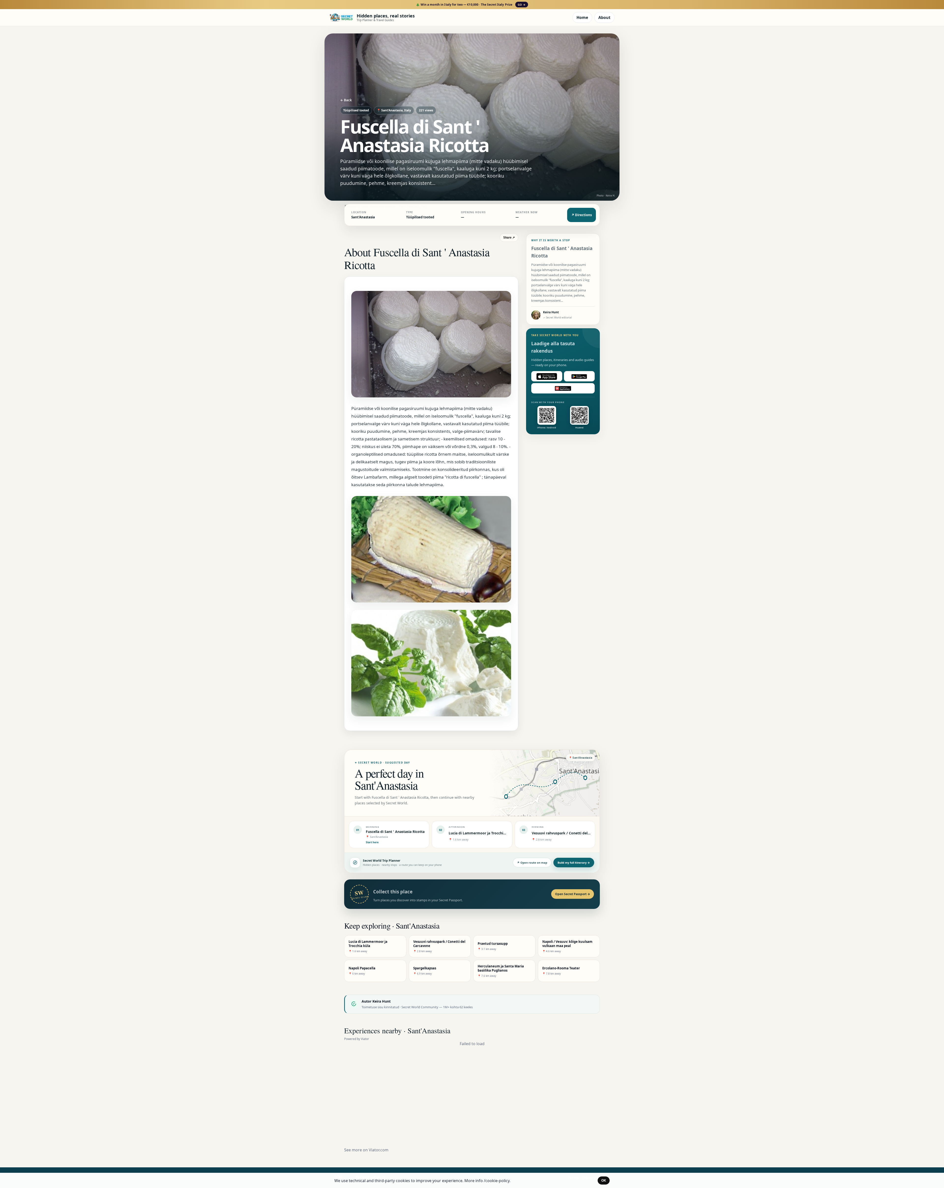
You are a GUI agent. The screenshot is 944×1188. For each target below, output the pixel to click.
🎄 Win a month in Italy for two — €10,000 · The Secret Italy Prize (470, 4)
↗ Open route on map (532, 862)
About (604, 17)
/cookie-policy (496, 1180)
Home (582, 17)
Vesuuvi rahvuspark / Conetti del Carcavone (569, 833)
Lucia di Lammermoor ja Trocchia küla (481, 833)
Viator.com (378, 1150)
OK (603, 1180)
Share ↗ (509, 237)
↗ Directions (581, 215)
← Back (346, 100)
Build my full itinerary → (574, 862)
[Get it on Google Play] (579, 376)
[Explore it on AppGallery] (563, 388)
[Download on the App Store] (546, 376)
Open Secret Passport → (572, 894)
